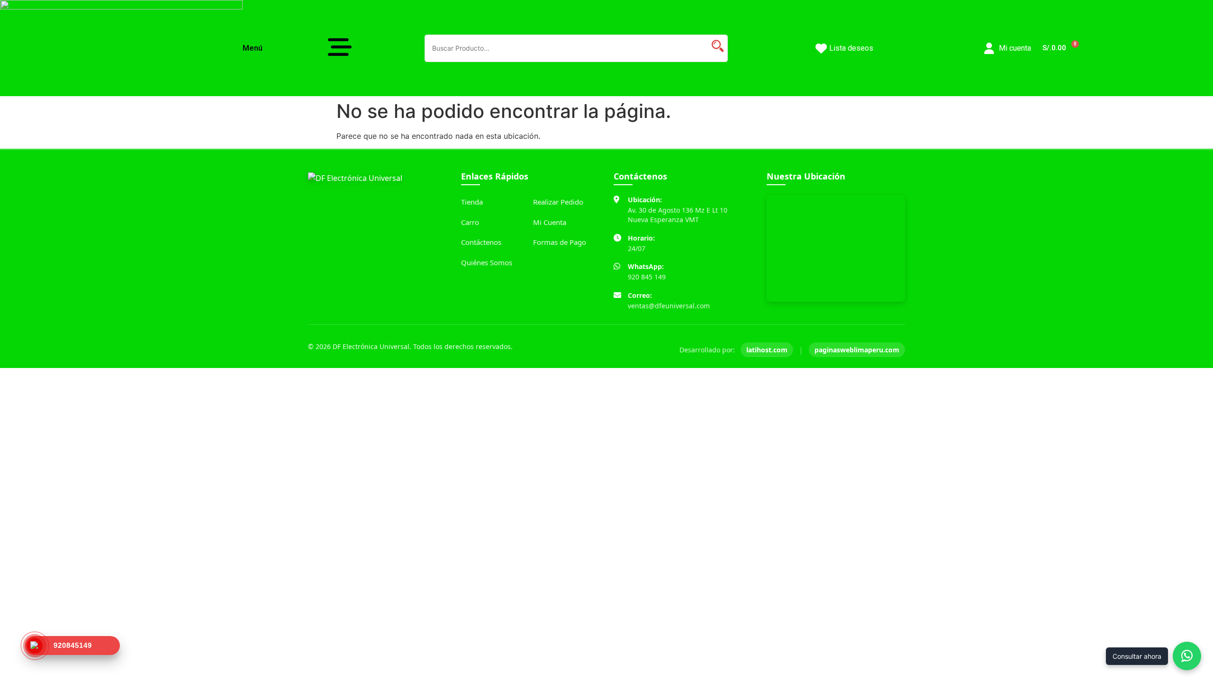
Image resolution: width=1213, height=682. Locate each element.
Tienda (472, 201)
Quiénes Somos (486, 262)
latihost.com (767, 349)
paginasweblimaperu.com (857, 349)
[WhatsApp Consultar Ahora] (1187, 656)
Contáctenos (481, 242)
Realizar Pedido (558, 201)
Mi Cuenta (549, 222)
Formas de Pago (559, 242)
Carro (470, 222)
